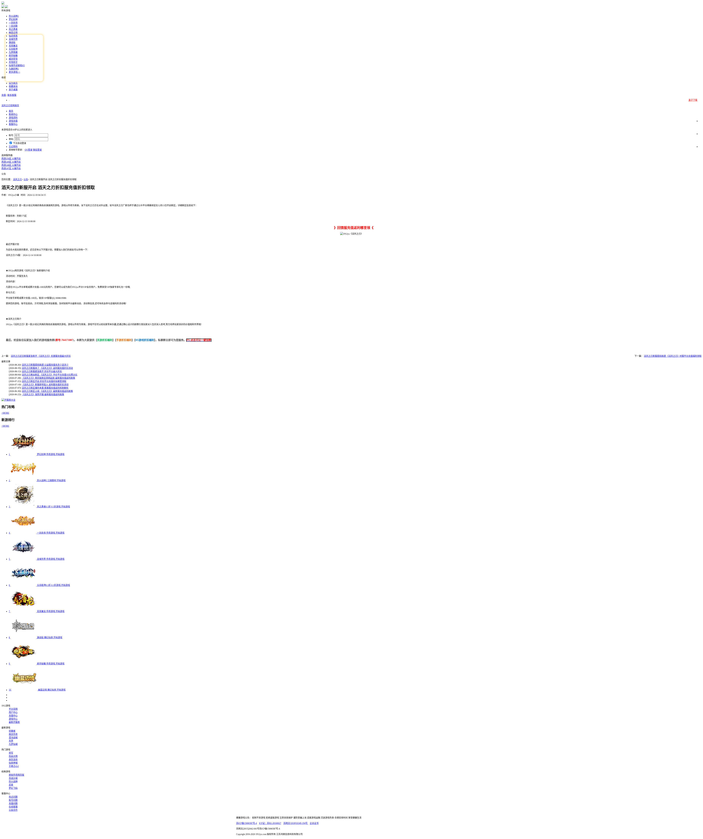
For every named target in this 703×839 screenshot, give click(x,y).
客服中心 (13, 124)
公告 (26, 179)
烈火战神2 (14, 16)
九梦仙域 (13, 744)
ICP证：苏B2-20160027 (270, 823)
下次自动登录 (19, 143)
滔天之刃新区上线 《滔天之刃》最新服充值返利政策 (47, 391)
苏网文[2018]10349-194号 (295, 823)
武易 (11, 785)
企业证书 (314, 823)
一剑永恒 (13, 22)
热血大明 (13, 756)
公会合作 (13, 810)
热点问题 (13, 797)
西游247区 (11, 168)
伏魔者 (12, 731)
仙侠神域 (13, 763)
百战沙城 (13, 778)
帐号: (11, 135)
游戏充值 (13, 121)
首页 (11, 111)
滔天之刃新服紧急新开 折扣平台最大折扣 (42, 371)
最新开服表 (14, 722)
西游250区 (11, 158)
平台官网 (13, 709)
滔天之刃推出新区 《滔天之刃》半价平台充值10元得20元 (49, 374)
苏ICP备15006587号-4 (246, 823)
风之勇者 (13, 29)
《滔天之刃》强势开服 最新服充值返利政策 (43, 394)
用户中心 (13, 712)
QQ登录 (28, 150)
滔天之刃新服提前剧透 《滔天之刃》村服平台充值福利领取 (673, 356)
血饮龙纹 (13, 759)
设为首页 (13, 83)
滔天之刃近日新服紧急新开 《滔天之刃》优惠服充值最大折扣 (41, 356)
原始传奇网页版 (16, 775)
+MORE (5, 413)
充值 (3, 95)
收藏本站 (13, 86)
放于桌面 (13, 89)
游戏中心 (13, 719)
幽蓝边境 (13, 32)
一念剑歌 (13, 26)
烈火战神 (13, 781)
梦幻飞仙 (13, 788)
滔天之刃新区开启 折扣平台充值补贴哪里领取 (44, 381)
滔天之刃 (17, 179)
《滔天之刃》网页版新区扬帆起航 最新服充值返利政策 (48, 378)
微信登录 (37, 150)
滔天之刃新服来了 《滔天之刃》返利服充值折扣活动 (47, 368)
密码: (11, 139)
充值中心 (13, 715)
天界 (11, 741)
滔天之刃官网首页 (10, 105)
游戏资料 (13, 117)
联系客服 (12, 95)
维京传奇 (13, 734)
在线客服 (13, 807)
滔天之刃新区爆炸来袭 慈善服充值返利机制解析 (45, 388)
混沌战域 (13, 737)
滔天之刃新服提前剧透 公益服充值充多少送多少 (45, 365)
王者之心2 (14, 766)
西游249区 (11, 162)
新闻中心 (13, 114)
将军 (11, 753)
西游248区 (11, 165)
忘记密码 (13, 146)
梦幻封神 (13, 19)
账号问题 (13, 800)
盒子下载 (693, 100)
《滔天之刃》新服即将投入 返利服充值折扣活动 (45, 384)
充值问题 (13, 803)
